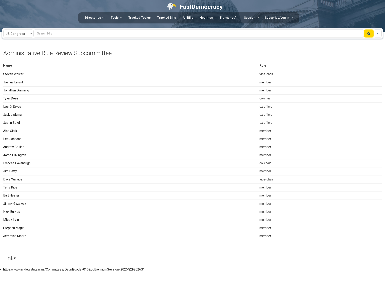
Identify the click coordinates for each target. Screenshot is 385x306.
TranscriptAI (228, 17)
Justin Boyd (11, 123)
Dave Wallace (12, 179)
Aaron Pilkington (14, 155)
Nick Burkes (11, 212)
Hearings (206, 17)
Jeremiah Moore (14, 236)
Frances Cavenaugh (16, 163)
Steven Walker (13, 74)
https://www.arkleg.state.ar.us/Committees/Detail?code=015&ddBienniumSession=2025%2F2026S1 (74, 269)
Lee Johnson (12, 139)
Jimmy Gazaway (14, 204)
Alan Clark (10, 131)
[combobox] (18, 33)
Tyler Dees (10, 98)
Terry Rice (10, 187)
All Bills (188, 17)
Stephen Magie (13, 228)
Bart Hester (11, 195)
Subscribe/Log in (277, 17)
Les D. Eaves (12, 106)
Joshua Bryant (13, 82)
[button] (378, 33)
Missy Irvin (11, 220)
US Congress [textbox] (15, 34)
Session (249, 17)
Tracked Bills (166, 17)
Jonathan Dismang (16, 90)
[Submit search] (369, 33)
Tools (115, 17)
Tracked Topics (139, 17)
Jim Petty (10, 171)
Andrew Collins (13, 147)
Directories (93, 17)
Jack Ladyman (13, 115)
